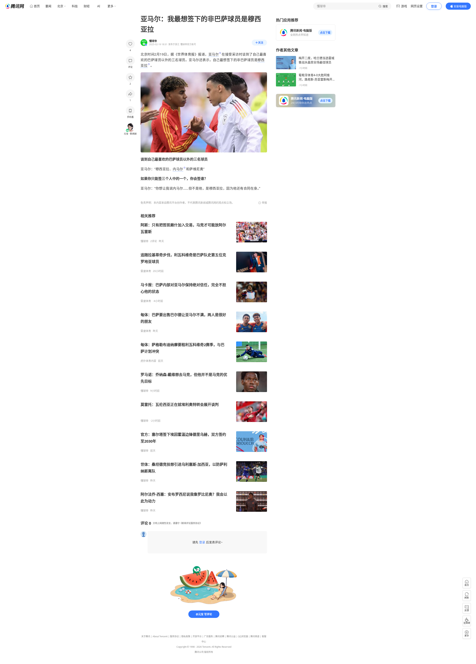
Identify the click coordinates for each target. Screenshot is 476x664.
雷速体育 (146, 271)
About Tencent (160, 636)
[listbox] (204, 363)
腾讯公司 (199, 652)
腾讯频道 (254, 636)
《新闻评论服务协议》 (191, 523)
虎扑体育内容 (148, 361)
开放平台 (197, 636)
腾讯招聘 (219, 636)
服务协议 (174, 636)
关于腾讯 (145, 636)
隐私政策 (185, 636)
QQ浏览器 (243, 636)
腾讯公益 (231, 636)
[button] (325, 32)
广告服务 (208, 636)
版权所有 (208, 652)
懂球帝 (144, 241)
